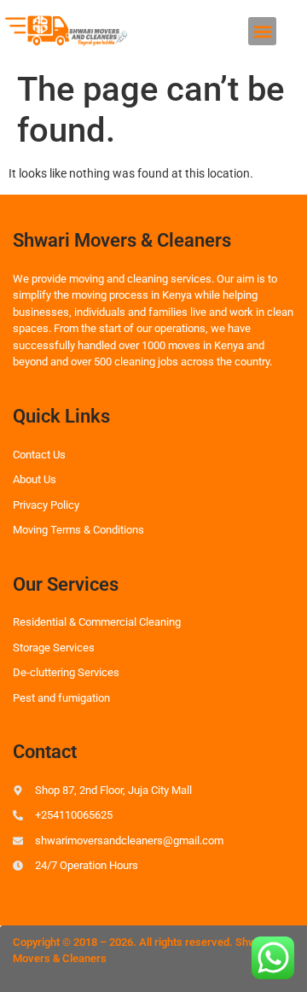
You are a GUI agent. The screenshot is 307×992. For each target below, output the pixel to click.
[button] (262, 31)
